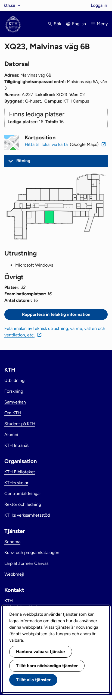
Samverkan (15, 402)
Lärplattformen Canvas (26, 563)
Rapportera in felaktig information (56, 314)
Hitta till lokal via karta (46, 144)
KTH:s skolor (16, 482)
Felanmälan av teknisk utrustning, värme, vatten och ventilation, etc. (54, 331)
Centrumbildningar (22, 493)
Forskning (13, 391)
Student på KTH (19, 423)
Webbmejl (14, 574)
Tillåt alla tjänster (33, 679)
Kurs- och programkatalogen (31, 552)
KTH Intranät (16, 445)
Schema (12, 541)
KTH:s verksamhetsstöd (27, 515)
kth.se (9, 5)
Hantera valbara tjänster (40, 651)
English (79, 23)
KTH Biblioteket (19, 471)
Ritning (23, 160)
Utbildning (14, 380)
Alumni (11, 434)
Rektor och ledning (22, 504)
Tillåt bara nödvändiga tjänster (47, 665)
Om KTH (12, 412)
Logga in (99, 5)
